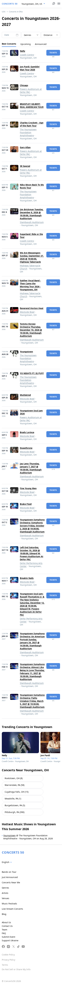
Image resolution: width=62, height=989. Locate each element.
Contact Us (7, 926)
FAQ (4, 933)
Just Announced (10, 877)
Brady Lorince (27, 432)
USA (3, 11)
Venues (5, 898)
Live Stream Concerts (12, 908)
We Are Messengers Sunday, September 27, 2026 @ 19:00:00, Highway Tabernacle (32, 257)
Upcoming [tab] (25, 44)
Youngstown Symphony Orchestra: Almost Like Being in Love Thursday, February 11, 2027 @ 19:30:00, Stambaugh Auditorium (32, 672)
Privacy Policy (8, 959)
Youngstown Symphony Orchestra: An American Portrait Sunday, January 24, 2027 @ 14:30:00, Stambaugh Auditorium (32, 641)
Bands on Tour (9, 871)
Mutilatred (25, 395)
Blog (4, 914)
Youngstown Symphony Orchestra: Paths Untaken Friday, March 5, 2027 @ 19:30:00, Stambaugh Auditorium (32, 701)
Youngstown (26, 351)
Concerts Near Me (11, 882)
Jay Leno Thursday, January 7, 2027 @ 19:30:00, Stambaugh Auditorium (31, 468)
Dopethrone (26, 448)
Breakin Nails (27, 578)
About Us (6, 922)
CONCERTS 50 (9, 3)
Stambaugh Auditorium (32, 222)
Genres (5, 887)
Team (4, 929)
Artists (5, 893)
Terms (5, 964)
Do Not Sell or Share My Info (16, 969)
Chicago (24, 85)
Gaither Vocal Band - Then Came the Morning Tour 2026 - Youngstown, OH (30, 285)
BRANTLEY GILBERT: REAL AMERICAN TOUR (31, 105)
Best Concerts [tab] (9, 43)
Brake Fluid (26, 504)
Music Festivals (9, 903)
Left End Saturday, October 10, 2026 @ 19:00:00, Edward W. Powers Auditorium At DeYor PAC (31, 553)
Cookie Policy (8, 954)
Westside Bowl (27, 312)
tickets (53, 52)
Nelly (22, 51)
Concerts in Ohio (16, 11)
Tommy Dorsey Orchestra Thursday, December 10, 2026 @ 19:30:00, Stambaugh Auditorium (31, 329)
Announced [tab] (40, 44)
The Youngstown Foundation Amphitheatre (28, 132)
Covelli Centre (27, 54)
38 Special (25, 166)
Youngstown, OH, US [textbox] (32, 3)
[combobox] (33, 4)
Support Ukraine (10, 940)
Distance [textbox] (48, 35)
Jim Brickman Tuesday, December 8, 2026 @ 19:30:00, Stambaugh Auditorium (31, 214)
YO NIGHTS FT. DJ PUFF (32, 373)
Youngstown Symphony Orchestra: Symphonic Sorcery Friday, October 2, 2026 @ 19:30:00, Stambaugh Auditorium (32, 525)
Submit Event (8, 936)
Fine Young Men (28, 488)
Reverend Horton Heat (31, 308)
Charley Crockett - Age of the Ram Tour (31, 124)
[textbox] (31, 35)
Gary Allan (25, 147)
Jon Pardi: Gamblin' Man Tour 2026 (30, 68)
